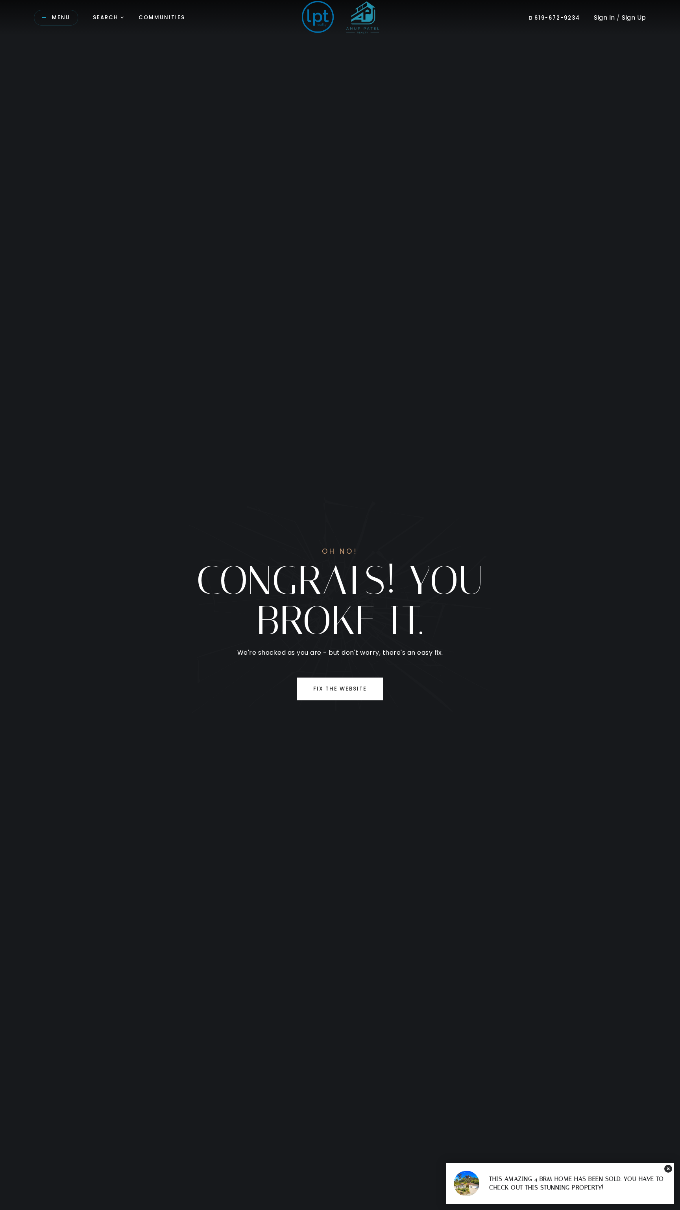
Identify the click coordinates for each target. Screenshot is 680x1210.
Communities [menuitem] (162, 17)
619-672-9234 (556, 18)
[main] (340, 605)
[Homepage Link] (340, 17)
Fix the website (340, 688)
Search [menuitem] (105, 17)
